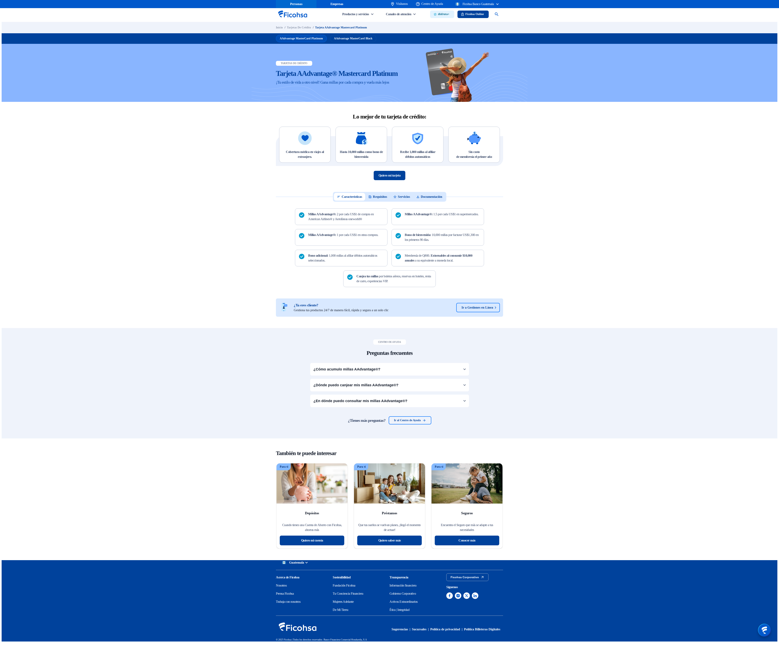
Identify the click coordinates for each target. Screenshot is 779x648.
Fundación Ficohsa (344, 585)
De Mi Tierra (340, 609)
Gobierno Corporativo (403, 593)
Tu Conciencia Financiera (348, 593)
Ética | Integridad (399, 609)
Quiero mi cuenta (312, 540)
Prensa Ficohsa (285, 593)
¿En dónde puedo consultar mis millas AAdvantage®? (360, 401)
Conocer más (467, 540)
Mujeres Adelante (343, 601)
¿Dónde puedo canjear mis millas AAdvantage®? (355, 385)
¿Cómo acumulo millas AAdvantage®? (346, 369)
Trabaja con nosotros (288, 601)
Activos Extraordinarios (404, 601)
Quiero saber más (389, 540)
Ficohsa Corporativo (465, 577)
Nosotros (281, 585)
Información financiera (403, 585)
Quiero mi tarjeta (390, 175)
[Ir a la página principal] (292, 18)
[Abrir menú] (764, 630)
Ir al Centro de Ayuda (407, 420)
